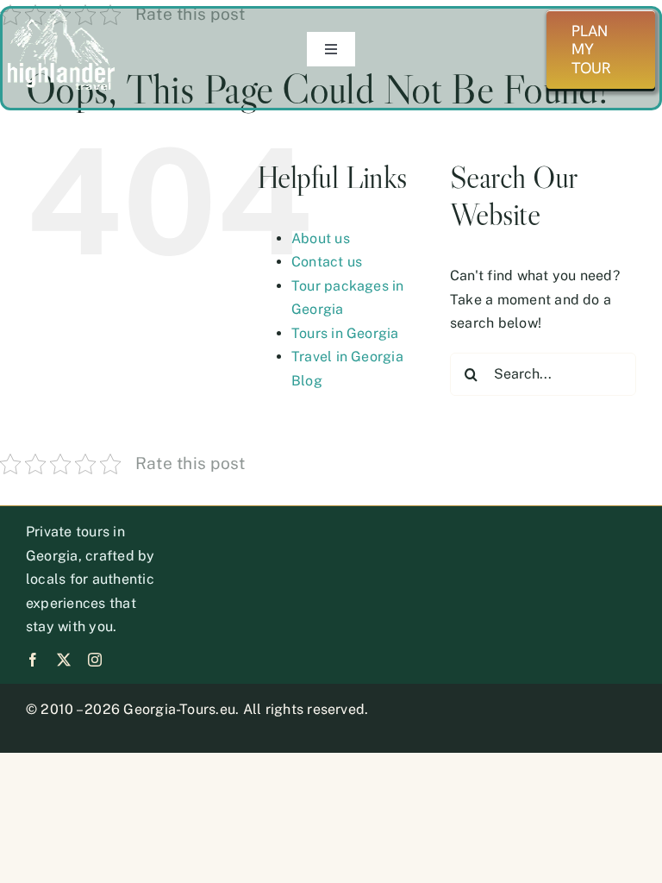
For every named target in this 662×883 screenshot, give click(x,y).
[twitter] (64, 660)
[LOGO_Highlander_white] (61, 15)
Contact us (326, 262)
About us (320, 238)
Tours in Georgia (345, 333)
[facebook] (33, 660)
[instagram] (95, 660)
